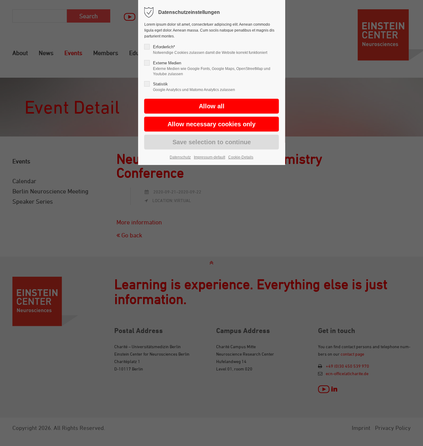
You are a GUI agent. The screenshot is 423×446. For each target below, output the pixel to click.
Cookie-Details (240, 157)
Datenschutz (180, 157)
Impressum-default (209, 157)
